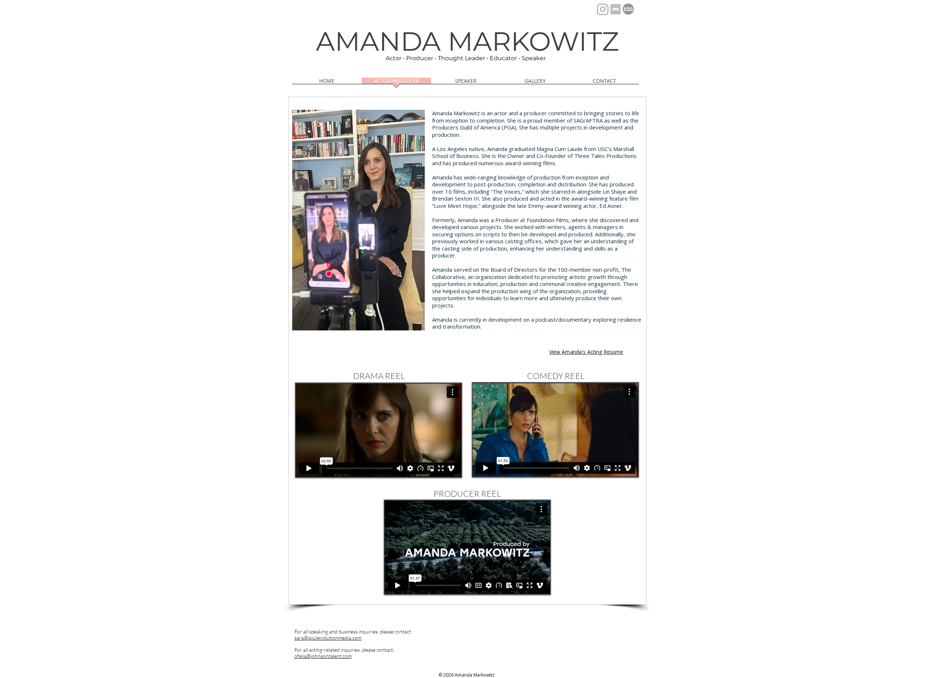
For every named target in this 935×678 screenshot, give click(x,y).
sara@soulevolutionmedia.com (328, 638)
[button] (535, 83)
